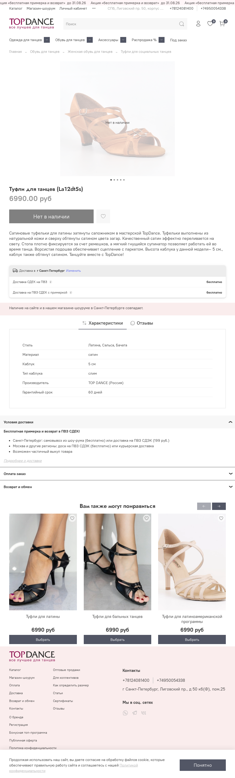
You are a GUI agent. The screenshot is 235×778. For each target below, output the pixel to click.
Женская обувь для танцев (90, 51)
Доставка (16, 693)
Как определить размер (71, 685)
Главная (15, 51)
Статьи (58, 693)
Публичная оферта (23, 740)
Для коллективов (65, 678)
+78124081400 (181, 8)
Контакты (16, 708)
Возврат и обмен (21, 701)
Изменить (73, 271)
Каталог (15, 8)
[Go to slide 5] (124, 180)
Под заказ (178, 40)
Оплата (14, 685)
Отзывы (58, 708)
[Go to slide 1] (111, 180)
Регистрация (18, 725)
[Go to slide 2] (114, 180)
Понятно (203, 765)
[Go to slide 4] (120, 180)
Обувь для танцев (70, 39)
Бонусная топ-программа (28, 732)
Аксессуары (108, 39)
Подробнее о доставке (23, 460)
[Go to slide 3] (117, 180)
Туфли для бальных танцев (117, 616)
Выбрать (43, 639)
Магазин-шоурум (41, 8)
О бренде (16, 717)
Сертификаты (63, 701)
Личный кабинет (73, 8)
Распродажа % (144, 39)
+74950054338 (213, 8)
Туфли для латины (43, 616)
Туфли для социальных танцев (146, 51)
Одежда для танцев (25, 39)
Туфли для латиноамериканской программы (192, 619)
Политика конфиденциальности (32, 748)
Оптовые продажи (66, 670)
